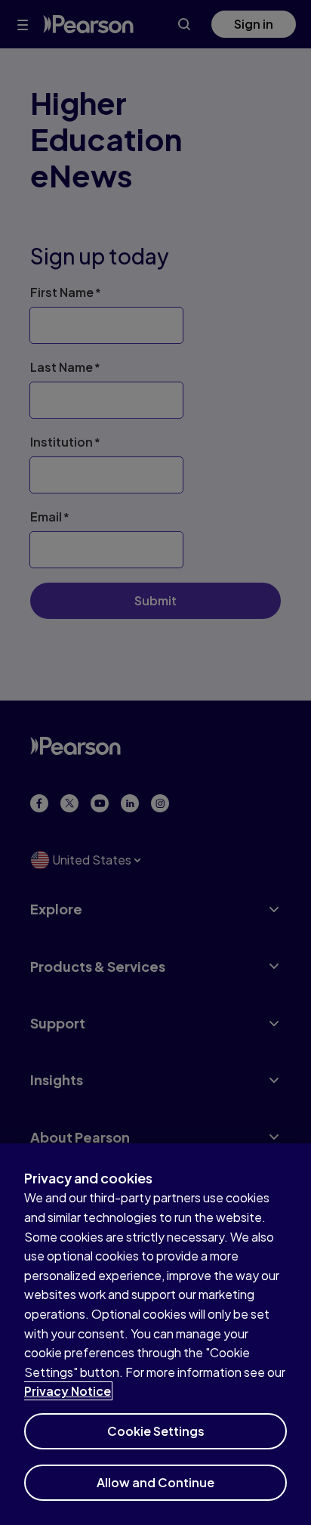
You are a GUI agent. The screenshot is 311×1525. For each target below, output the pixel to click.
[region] (155, 1334)
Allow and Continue (155, 1482)
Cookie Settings (156, 1431)
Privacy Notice (67, 1391)
